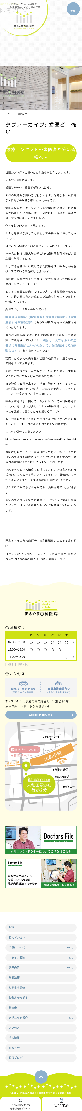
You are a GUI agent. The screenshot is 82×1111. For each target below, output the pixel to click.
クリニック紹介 (18, 1017)
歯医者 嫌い (38, 559)
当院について (17, 947)
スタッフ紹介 (17, 957)
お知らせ (14, 1047)
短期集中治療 (17, 987)
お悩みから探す (18, 997)
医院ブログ (59, 554)
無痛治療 (14, 977)
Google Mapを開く (41, 714)
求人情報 (14, 1037)
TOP (7, 113)
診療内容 (14, 967)
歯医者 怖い (57, 559)
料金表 (13, 1007)
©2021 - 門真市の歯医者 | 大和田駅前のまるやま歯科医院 (40, 1093)
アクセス (14, 1027)
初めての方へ (17, 937)
